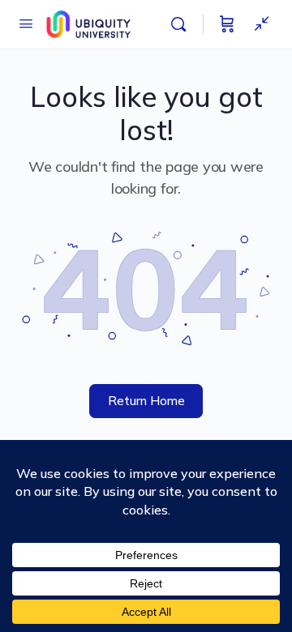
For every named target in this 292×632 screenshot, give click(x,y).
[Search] (182, 24)
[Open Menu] (26, 23)
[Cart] (227, 24)
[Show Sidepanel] (258, 24)
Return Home (146, 400)
